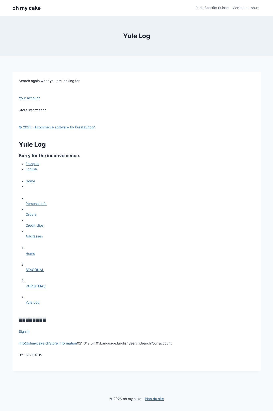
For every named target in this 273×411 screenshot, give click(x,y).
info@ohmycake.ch (34, 343)
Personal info (36, 204)
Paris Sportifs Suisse (212, 8)
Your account (29, 98)
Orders (31, 214)
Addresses (34, 236)
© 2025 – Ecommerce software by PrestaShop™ (57, 127)
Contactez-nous (246, 8)
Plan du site (154, 399)
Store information (63, 343)
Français (32, 164)
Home (30, 181)
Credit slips (35, 225)
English (31, 169)
